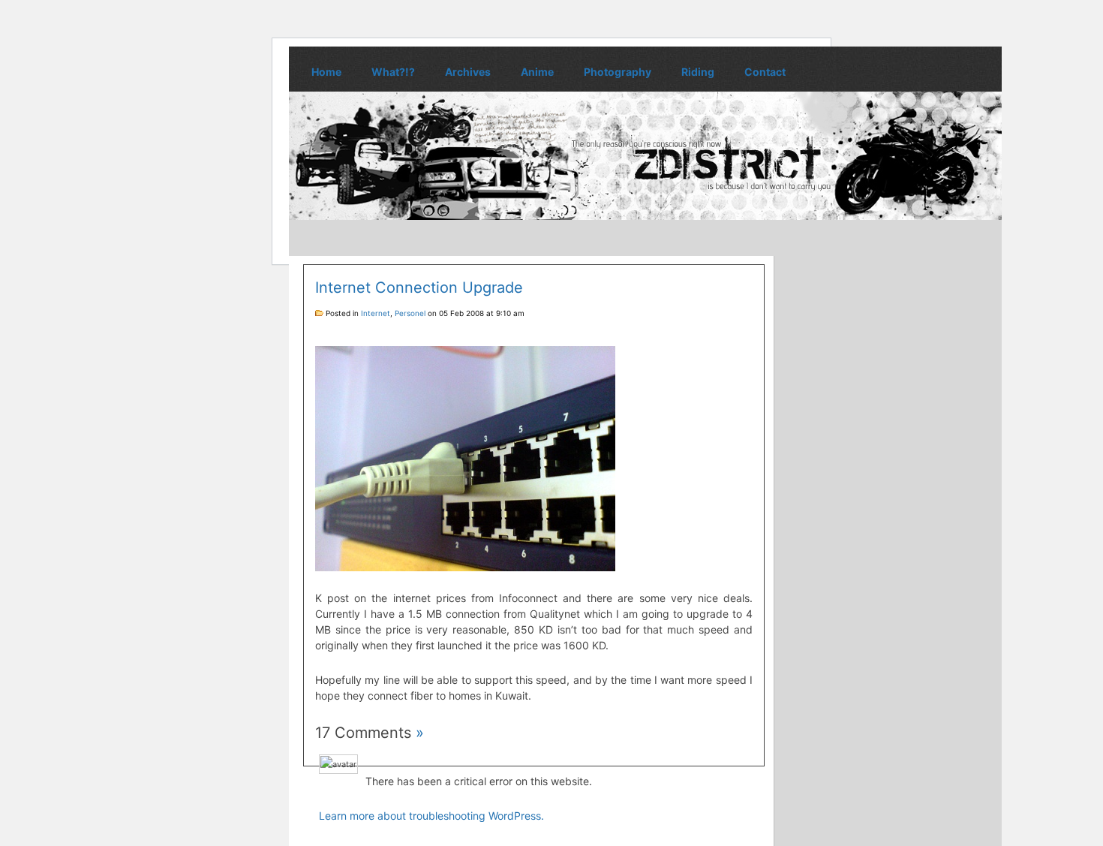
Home (326, 71)
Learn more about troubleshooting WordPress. (431, 815)
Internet (375, 313)
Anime (537, 71)
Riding (697, 71)
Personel (410, 313)
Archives (468, 71)
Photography (617, 71)
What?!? (393, 71)
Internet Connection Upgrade (419, 287)
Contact (765, 71)
